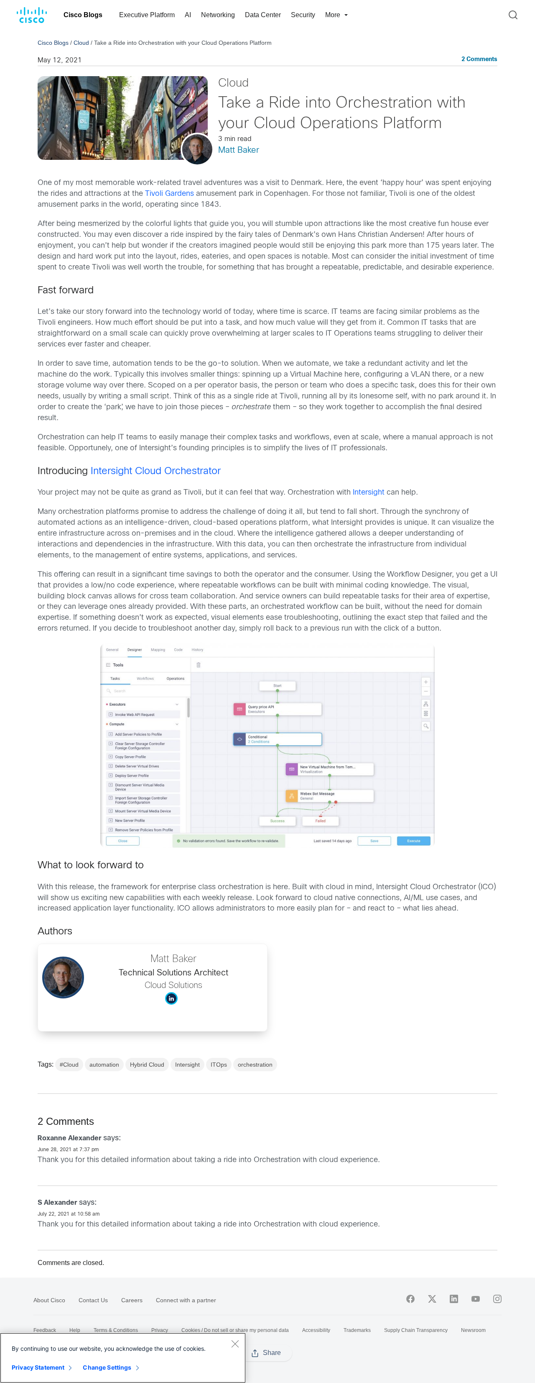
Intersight (369, 492)
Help (74, 1330)
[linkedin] (454, 1299)
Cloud (81, 42)
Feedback (44, 1330)
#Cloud (69, 1064)
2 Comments (479, 59)
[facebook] (410, 1299)
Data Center (263, 14)
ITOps (219, 1064)
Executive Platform (147, 14)
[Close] (235, 1343)
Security (303, 14)
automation (104, 1064)
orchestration (255, 1064)
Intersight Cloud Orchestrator (156, 471)
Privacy (159, 1330)
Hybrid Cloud (147, 1064)
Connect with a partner (186, 1300)
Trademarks (357, 1330)
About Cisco (49, 1300)
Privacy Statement (38, 1367)
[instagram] (497, 1299)
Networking (218, 14)
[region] (123, 1358)
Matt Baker (238, 150)
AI (188, 14)
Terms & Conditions (116, 1330)
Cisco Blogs (83, 14)
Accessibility (316, 1330)
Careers (132, 1300)
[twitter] (432, 1299)
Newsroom (473, 1330)
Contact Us (93, 1300)
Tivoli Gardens (169, 194)
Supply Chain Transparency (416, 1330)
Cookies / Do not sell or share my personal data (235, 1330)
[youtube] (475, 1299)
